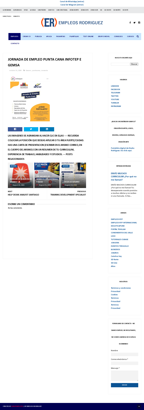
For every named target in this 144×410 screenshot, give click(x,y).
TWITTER (114, 96)
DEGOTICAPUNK (118, 226)
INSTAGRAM (116, 106)
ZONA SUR (94, 10)
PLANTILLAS (74, 36)
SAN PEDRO (42, 10)
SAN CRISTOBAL (62, 10)
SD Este (114, 263)
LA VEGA (33, 10)
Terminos (115, 298)
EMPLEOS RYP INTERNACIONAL (124, 223)
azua (39, 166)
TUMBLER (115, 103)
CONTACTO (15, 43)
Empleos (14, 36)
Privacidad (115, 291)
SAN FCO (51, 10)
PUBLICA (38, 36)
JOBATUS (114, 253)
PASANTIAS (60, 36)
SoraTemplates (17, 406)
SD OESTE (107, 10)
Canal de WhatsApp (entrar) (72, 2)
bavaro (28, 70)
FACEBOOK (115, 89)
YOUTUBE (115, 100)
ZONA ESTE (85, 10)
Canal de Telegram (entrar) (72, 5)
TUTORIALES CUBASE (119, 240)
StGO (26, 10)
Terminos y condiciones (121, 288)
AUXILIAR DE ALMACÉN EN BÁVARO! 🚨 (21, 180)
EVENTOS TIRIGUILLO (120, 246)
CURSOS (130, 36)
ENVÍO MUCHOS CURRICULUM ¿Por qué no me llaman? (124, 176)
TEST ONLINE (88, 36)
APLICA (49, 36)
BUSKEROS (115, 250)
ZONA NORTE (74, 10)
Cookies (114, 295)
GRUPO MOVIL (104, 36)
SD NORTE (116, 10)
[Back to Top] (139, 406)
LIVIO (113, 236)
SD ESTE (125, 10)
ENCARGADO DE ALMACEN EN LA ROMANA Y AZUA (47, 179)
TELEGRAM (115, 93)
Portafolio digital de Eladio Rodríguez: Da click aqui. (122, 149)
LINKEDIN (115, 86)
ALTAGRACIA (17, 10)
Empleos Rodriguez (34, 406)
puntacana (36, 70)
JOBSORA (115, 243)
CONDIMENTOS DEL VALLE (122, 233)
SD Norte (114, 260)
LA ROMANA (7, 10)
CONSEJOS (118, 36)
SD (101, 10)
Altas (113, 266)
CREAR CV (27, 36)
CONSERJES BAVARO (70, 182)
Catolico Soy (116, 256)
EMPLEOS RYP (117, 219)
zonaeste (44, 70)
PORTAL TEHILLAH (118, 229)
